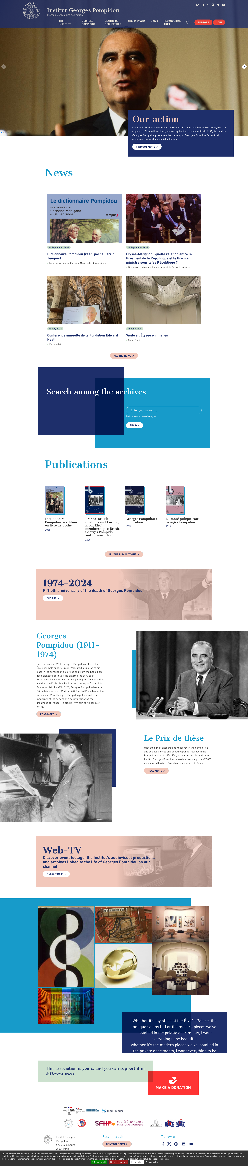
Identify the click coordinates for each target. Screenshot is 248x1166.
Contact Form (115, 1144)
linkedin (218, 4)
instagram (213, 4)
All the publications (122, 554)
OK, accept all (99, 1162)
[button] (1, 132)
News (154, 21)
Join (219, 22)
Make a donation (173, 1087)
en (198, 4)
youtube (223, 4)
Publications (136, 21)
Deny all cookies (118, 1162)
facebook (203, 4)
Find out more (145, 146)
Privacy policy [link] (152, 1162)
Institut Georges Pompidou (82, 10)
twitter (208, 4)
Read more (47, 714)
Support (203, 22)
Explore (51, 598)
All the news (122, 355)
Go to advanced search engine (141, 416)
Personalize (137, 1162)
